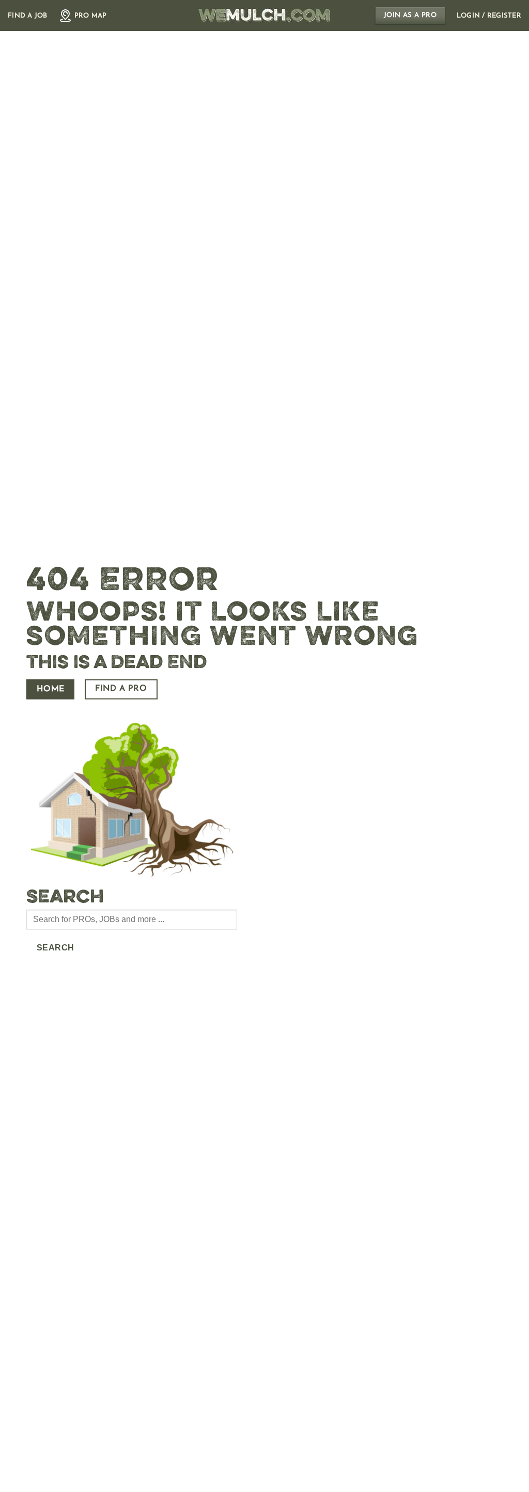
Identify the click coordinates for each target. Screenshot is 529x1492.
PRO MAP (90, 15)
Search (55, 947)
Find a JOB (28, 15)
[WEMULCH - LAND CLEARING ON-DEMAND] (264, 15)
